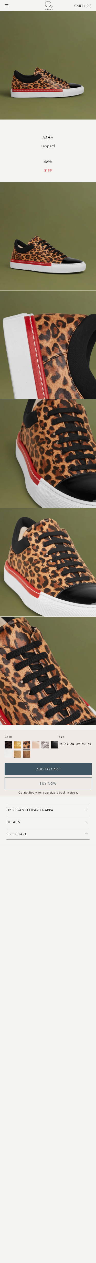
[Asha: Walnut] (26, 754)
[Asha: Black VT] (54, 744)
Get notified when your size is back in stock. (48, 792)
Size (61, 736)
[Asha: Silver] (45, 744)
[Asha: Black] (8, 744)
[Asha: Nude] (35, 744)
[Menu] (6, 6)
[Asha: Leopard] (26, 744)
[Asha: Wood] (17, 754)
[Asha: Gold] (17, 744)
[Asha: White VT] (8, 754)
